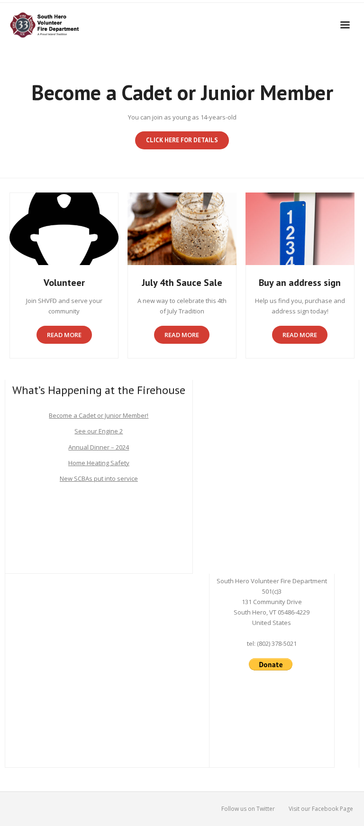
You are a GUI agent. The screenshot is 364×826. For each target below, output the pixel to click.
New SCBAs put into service (99, 478)
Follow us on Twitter (248, 809)
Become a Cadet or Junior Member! (98, 415)
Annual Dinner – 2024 (98, 447)
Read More (64, 334)
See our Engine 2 (98, 431)
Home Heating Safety (98, 463)
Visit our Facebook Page (321, 809)
